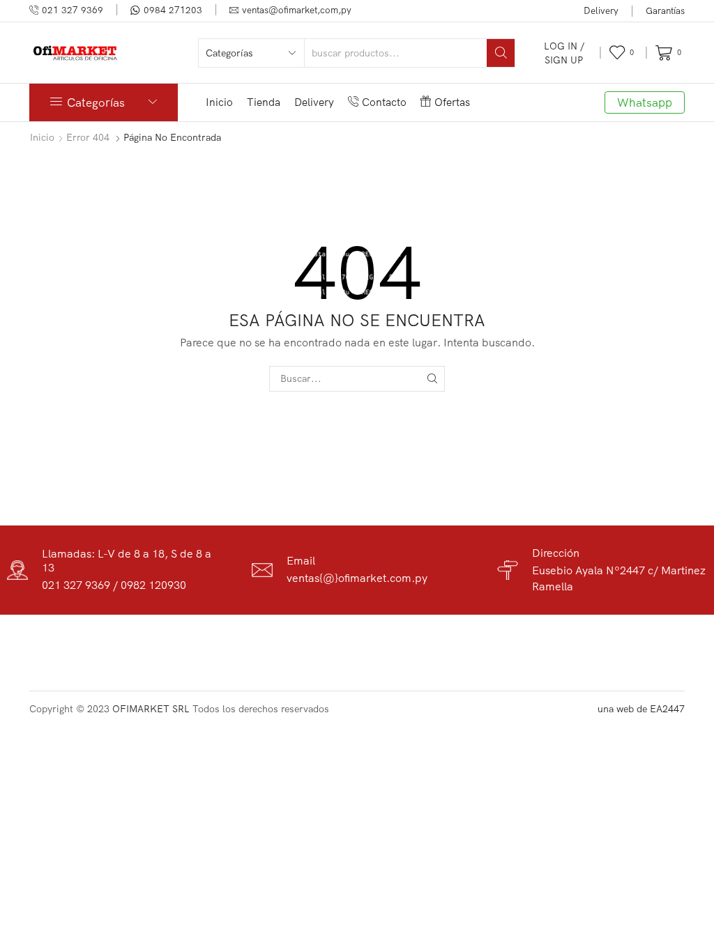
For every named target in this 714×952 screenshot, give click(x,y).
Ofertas (452, 102)
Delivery (601, 10)
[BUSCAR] (432, 379)
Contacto (384, 102)
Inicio (219, 102)
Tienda (263, 102)
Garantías (665, 10)
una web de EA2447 (641, 709)
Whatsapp (644, 102)
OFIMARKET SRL (151, 709)
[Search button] (501, 53)
